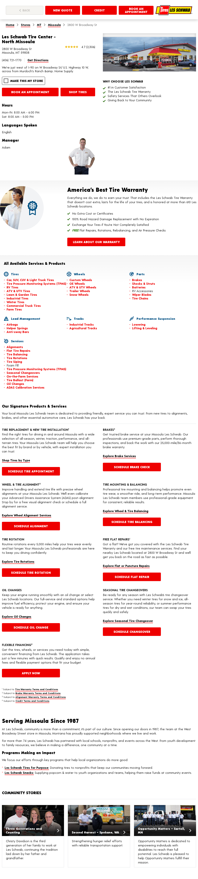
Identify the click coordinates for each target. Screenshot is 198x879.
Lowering (138, 324)
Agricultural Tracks (83, 328)
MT (39, 25)
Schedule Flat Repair (132, 577)
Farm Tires (14, 309)
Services (17, 341)
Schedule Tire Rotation (31, 572)
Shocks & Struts (143, 283)
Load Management (25, 318)
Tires (14, 274)
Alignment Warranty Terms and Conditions (40, 697)
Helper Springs (17, 328)
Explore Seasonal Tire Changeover (128, 621)
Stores (25, 25)
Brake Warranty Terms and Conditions (38, 693)
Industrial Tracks (81, 324)
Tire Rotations (17, 358)
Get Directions (38, 60)
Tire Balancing (17, 354)
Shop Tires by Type (16, 460)
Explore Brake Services (119, 456)
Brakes (137, 280)
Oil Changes (15, 383)
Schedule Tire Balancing (131, 522)
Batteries (139, 287)
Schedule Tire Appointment (31, 471)
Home (10, 25)
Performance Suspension (155, 318)
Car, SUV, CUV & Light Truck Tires (30, 280)
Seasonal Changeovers (23, 372)
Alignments (15, 347)
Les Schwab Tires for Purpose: (27, 767)
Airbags (12, 324)
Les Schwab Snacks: (19, 772)
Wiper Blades (141, 294)
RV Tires (12, 287)
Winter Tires (15, 302)
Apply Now (31, 673)
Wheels (79, 274)
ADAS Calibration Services (25, 387)
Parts (140, 274)
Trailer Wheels (79, 291)
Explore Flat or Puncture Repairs (126, 566)
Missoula (54, 25)
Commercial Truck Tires (24, 305)
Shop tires (78, 92)
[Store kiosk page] (173, 10)
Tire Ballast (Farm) (20, 380)
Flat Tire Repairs (18, 350)
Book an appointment (30, 92)
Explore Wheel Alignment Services (26, 515)
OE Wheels (77, 283)
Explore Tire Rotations (18, 561)
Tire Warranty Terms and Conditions (36, 689)
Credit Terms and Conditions (32, 700)
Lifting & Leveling (144, 328)
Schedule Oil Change (31, 627)
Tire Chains (140, 298)
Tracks (78, 318)
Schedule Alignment (31, 526)
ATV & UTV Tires (18, 291)
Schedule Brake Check (132, 467)
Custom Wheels (80, 280)
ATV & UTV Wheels (82, 287)
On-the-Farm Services (22, 376)
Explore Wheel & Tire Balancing (125, 511)
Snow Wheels (79, 294)
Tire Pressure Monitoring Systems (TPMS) (36, 283)
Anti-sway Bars (18, 332)
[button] (23, 81)
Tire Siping (14, 361)
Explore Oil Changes (16, 616)
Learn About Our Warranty (96, 242)
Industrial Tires (17, 298)
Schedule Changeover (132, 631)
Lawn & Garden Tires (22, 294)
